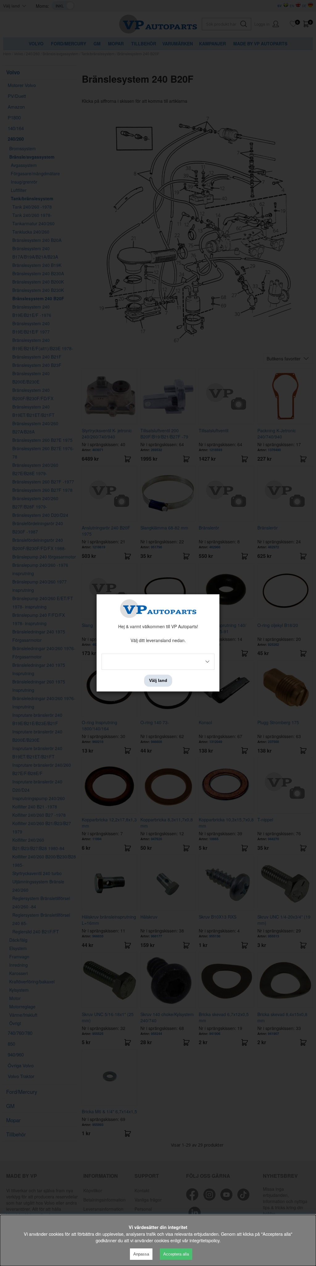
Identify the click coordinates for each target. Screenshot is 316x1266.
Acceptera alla (176, 1254)
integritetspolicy (204, 1240)
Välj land (158, 680)
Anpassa (141, 1254)
